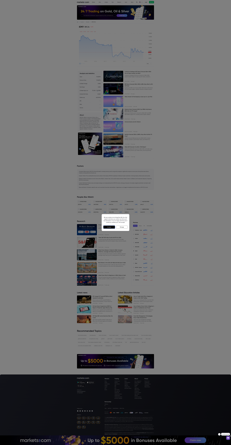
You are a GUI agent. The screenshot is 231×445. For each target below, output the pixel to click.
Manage (122, 227)
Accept (109, 227)
